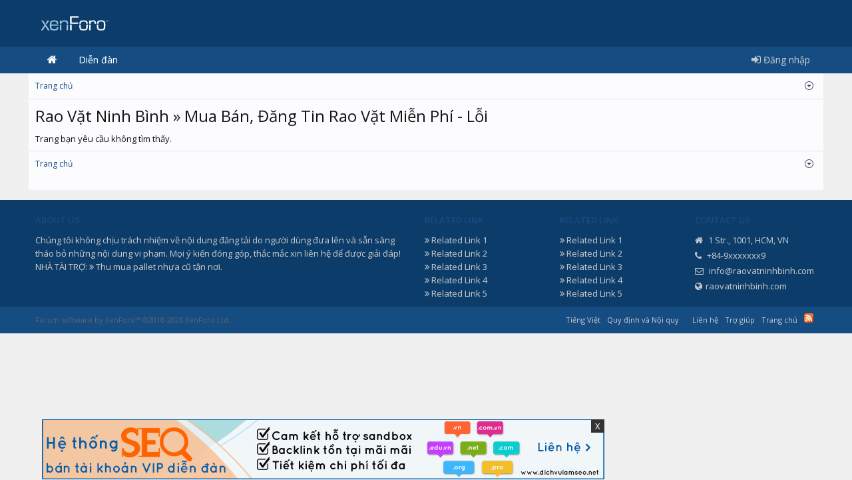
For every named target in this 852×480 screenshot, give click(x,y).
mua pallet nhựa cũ (152, 267)
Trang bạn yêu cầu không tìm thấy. (103, 139)
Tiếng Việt (583, 320)
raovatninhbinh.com (746, 286)
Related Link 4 (459, 280)
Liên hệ (705, 320)
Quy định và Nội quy (643, 320)
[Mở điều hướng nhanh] (809, 85)
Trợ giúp (740, 320)
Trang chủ (52, 60)
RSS (808, 318)
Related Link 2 (459, 253)
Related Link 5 (459, 293)
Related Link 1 (459, 240)
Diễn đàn (98, 59)
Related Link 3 (459, 267)
